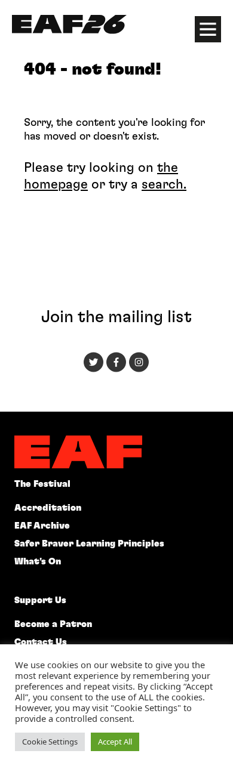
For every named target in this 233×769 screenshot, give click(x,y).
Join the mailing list (116, 317)
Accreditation (47, 508)
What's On (37, 561)
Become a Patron (53, 624)
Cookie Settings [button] (50, 741)
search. (164, 184)
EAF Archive (42, 525)
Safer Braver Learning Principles (89, 543)
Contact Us (40, 642)
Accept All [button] (115, 741)
